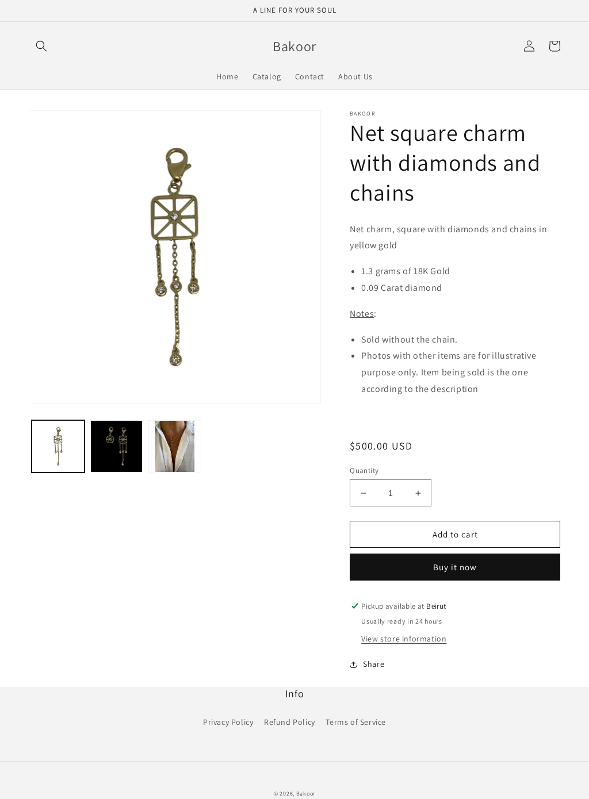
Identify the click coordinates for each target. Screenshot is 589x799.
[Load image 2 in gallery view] (116, 446)
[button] (41, 46)
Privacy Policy (228, 722)
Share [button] (373, 664)
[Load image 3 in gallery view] (174, 446)
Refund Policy (289, 722)
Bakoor (305, 793)
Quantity (364, 470)
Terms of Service (356, 722)
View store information (403, 638)
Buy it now (455, 567)
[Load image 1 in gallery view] (58, 446)
